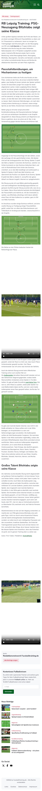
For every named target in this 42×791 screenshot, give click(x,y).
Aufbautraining (16, 730)
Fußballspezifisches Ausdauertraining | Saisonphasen (25, 742)
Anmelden (8, 692)
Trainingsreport (14, 16)
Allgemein (14, 722)
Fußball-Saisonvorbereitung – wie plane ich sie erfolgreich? (25, 751)
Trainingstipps (16, 706)
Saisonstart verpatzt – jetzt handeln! (24, 709)
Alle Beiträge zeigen (11, 660)
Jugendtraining (16, 714)
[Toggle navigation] (34, 4)
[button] (38, 4)
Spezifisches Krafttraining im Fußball (24, 733)
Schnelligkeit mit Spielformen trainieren (25, 725)
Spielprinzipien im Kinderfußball (23, 717)
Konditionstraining (17, 738)
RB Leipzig (5, 16)
